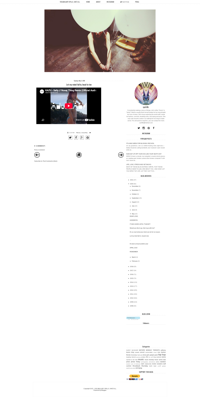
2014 (131, 282)
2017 (131, 270)
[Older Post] (121, 157)
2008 (131, 306)
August (134, 202)
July (133, 206)
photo (128, 362)
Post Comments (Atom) (50, 161)
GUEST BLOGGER (132, 350)
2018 (131, 266)
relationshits (148, 364)
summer (128, 366)
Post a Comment (39, 150)
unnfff (159, 366)
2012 (131, 290)
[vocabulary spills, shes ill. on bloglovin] (133, 319)
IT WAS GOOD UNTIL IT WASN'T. (140, 224)
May (133, 214)
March (134, 257)
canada (137, 352)
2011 (131, 294)
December (135, 186)
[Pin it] (87, 137)
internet (134, 357)
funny (144, 355)
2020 (131, 184)
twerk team (152, 366)
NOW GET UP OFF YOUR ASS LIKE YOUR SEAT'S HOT (143, 154)
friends (128, 355)
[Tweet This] (70, 137)
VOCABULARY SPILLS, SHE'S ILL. (70, 2)
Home (88, 2)
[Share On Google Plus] (81, 137)
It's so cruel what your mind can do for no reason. (145, 232)
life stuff (150, 357)
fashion (163, 352)
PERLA (137, 2)
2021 (131, 180)
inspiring (128, 357)
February (135, 261)
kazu (79, 132)
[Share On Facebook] (76, 137)
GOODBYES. (134, 220)
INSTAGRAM (110, 2)
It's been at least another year (139, 244)
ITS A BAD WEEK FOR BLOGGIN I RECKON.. (140, 143)
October (134, 194)
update (164, 366)
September (135, 198)
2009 (131, 302)
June (133, 210)
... (130, 240)
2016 (131, 274)
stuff (164, 364)
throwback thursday (140, 366)
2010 (131, 298)
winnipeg (139, 368)
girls (148, 355)
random (163, 362)
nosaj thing (84, 132)
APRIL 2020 (133, 248)
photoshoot (152, 361)
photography (144, 361)
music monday (149, 360)
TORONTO (156, 350)
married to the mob (131, 359)
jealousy (138, 357)
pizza (157, 361)
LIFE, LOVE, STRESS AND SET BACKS (138, 164)
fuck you (140, 355)
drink (159, 352)
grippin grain (154, 355)
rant (142, 364)
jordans (143, 357)
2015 (131, 278)
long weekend (157, 357)
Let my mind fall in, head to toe (139, 236)
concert (142, 352)
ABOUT (98, 2)
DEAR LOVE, (134, 216)
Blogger (103, 390)
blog (132, 352)
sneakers (160, 364)
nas (164, 360)
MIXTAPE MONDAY (145, 350)
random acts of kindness (133, 364)
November (135, 190)
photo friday (135, 362)
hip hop (162, 354)
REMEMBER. (134, 252)
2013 (131, 286)
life (147, 357)
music (141, 359)
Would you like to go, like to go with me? (142, 228)
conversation (149, 352)
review (154, 364)
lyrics (164, 357)
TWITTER (125, 2)
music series (159, 360)
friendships (134, 355)
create (155, 352)
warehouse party (130, 368)
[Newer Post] (37, 157)
